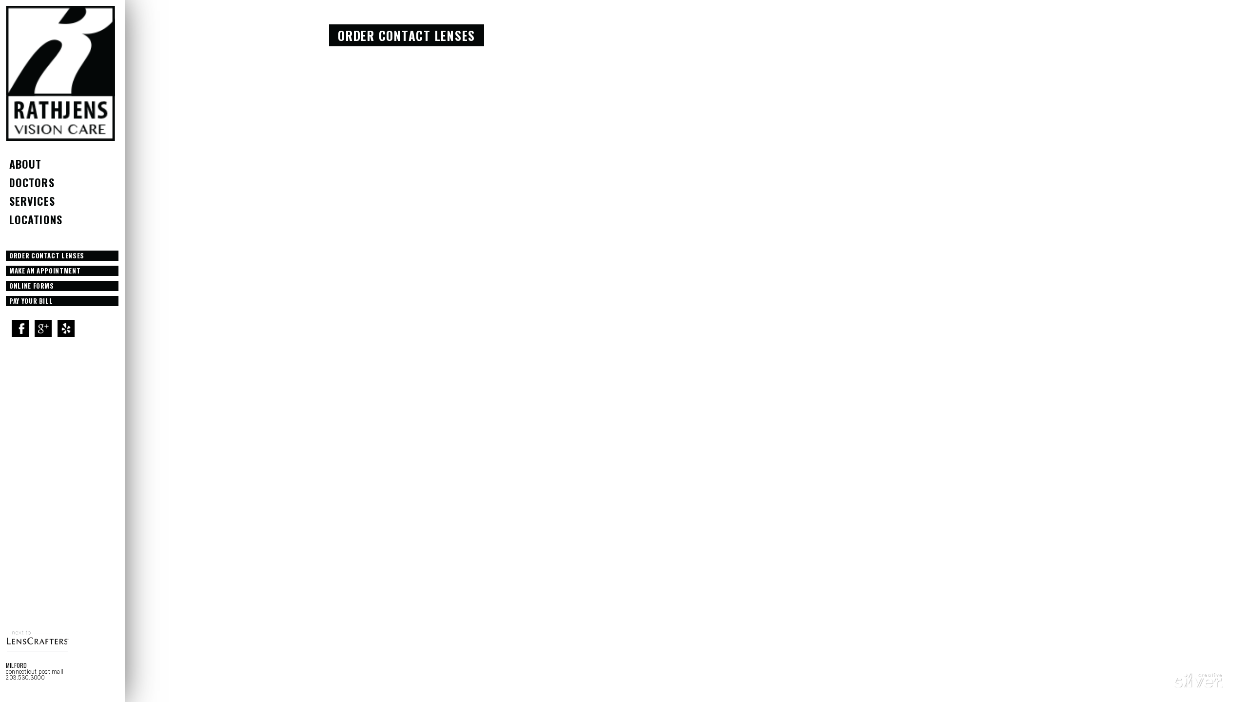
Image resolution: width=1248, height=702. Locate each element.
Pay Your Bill (31, 301)
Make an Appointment (44, 270)
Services (32, 201)
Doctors (32, 182)
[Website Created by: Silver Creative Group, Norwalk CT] (1198, 684)
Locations (35, 219)
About (25, 164)
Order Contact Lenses (46, 255)
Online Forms (31, 286)
